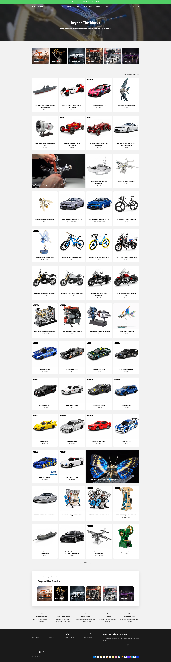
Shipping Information (69, 637)
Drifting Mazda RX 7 (44, 441)
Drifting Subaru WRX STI (44, 478)
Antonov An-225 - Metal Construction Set (126, 181)
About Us (98, 6)
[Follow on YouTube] (40, 652)
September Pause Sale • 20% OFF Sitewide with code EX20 (85, 1)
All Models (107, 6)
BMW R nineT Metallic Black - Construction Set (44, 293)
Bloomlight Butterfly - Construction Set (45, 257)
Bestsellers (69, 6)
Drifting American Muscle (99, 369)
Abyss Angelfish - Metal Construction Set (126, 105)
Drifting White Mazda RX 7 (72, 478)
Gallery (90, 6)
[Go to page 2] (89, 562)
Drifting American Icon (45, 369)
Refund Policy (68, 640)
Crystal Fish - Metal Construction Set (126, 331)
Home (63, 6)
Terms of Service (88, 637)
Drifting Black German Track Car (126, 369)
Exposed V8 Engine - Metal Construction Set (99, 514)
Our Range (77, 6)
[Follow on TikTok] (43, 652)
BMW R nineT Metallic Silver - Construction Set (72, 293)
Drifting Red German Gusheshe (99, 441)
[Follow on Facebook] (33, 652)
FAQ (50, 640)
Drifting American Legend (72, 369)
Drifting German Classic (44, 405)
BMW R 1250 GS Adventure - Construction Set (126, 257)
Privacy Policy (87, 640)
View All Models (35, 637)
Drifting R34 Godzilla (72, 441)
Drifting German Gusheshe (72, 405)
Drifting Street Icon (126, 441)
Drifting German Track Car (99, 405)
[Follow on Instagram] (36, 652)
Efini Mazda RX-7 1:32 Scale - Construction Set (44, 514)
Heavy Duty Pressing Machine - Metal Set (126, 552)
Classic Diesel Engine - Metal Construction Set (44, 331)
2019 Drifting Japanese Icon (99, 105)
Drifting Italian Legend (126, 405)
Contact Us (51, 637)
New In (85, 6)
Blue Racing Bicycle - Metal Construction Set (99, 257)
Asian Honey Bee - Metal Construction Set (44, 219)
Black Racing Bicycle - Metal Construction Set (126, 219)
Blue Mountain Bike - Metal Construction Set (72, 257)
